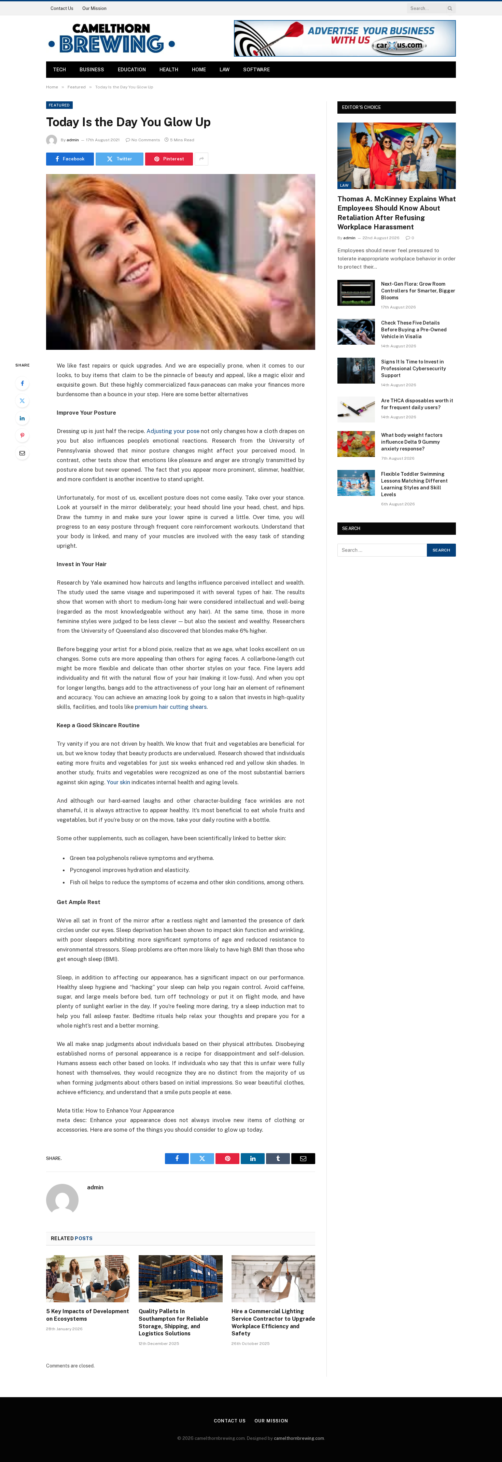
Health (168, 69)
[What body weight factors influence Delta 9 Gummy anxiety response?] (356, 444)
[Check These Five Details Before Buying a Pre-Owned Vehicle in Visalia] (356, 332)
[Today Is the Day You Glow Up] (180, 262)
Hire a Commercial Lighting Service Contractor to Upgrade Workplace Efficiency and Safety (273, 1322)
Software (256, 69)
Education (132, 69)
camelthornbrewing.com (299, 1438)
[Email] (22, 453)
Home (199, 69)
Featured (59, 105)
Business (92, 69)
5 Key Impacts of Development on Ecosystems (87, 1315)
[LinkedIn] (22, 418)
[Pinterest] (22, 435)
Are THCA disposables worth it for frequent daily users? (417, 404)
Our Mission (94, 8)
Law (224, 69)
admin (73, 140)
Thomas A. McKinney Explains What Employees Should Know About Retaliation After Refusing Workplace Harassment (396, 213)
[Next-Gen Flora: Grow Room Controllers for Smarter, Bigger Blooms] (356, 293)
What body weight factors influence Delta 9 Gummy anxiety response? (412, 442)
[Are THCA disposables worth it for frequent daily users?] (356, 409)
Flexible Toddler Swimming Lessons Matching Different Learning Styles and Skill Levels (414, 484)
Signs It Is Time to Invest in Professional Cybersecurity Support (413, 368)
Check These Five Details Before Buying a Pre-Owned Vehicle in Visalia (414, 329)
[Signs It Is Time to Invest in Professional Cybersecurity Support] (356, 371)
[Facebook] (22, 383)
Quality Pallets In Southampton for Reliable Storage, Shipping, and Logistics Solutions (173, 1322)
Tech (59, 69)
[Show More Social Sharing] (201, 159)
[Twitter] (22, 400)
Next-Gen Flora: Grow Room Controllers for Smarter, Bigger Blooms (418, 290)
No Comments (145, 140)
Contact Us (62, 8)
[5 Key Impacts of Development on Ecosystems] (88, 1278)
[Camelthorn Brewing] (111, 38)
